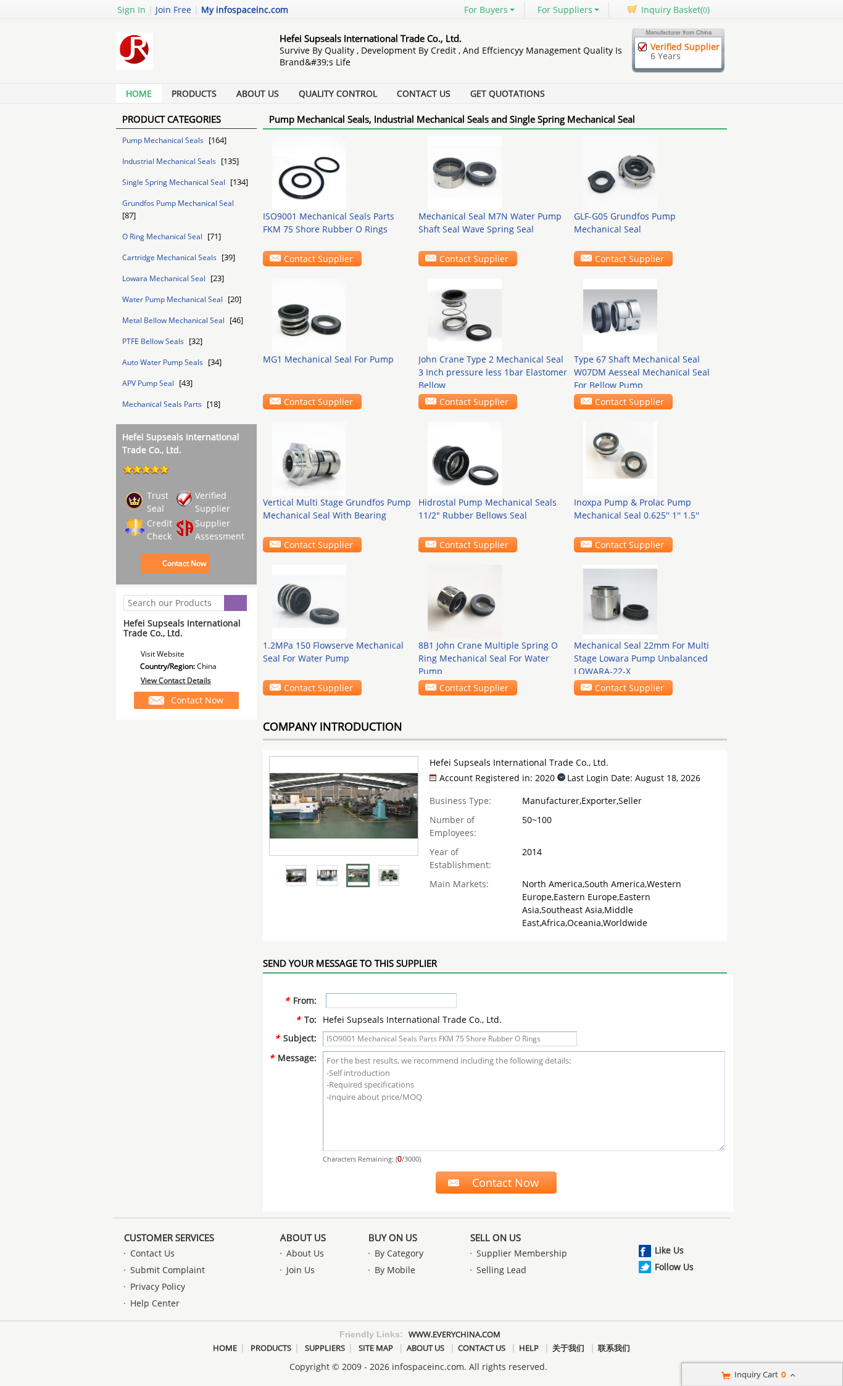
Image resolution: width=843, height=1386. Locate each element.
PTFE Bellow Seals (154, 341)
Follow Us (674, 1267)
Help (529, 1347)
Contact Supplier (318, 258)
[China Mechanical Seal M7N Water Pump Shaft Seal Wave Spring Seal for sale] (493, 173)
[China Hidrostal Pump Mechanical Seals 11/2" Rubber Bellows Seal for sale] (493, 459)
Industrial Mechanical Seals (170, 161)
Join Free (173, 9)
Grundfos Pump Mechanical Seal (178, 203)
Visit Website (163, 654)
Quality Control (338, 93)
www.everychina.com (454, 1334)
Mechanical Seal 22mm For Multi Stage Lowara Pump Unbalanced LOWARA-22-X (641, 658)
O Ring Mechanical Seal (163, 236)
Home (139, 93)
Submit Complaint (167, 1270)
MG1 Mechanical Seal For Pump (328, 359)
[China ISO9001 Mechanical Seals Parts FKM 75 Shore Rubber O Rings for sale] (337, 173)
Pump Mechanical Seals (164, 140)
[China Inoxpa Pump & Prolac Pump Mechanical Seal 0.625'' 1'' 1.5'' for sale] (648, 459)
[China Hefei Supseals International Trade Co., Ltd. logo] (184, 69)
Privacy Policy (157, 1286)
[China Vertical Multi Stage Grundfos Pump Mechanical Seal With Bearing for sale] (337, 459)
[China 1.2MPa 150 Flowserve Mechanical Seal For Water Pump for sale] (337, 602)
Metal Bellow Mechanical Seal (174, 320)
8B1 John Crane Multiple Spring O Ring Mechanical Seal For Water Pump (488, 658)
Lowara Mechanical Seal (164, 278)
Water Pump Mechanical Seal (173, 299)
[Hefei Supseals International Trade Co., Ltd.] (296, 875)
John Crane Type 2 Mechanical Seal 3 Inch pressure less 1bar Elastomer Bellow (492, 372)
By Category (399, 1253)
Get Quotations (507, 93)
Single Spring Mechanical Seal (174, 182)
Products (194, 93)
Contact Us (424, 93)
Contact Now (184, 563)
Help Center (155, 1303)
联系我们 (614, 1347)
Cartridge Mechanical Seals (170, 257)
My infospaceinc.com (244, 9)
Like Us (669, 1250)
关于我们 (568, 1347)
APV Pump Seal (149, 383)
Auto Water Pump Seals (163, 362)
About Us (257, 93)
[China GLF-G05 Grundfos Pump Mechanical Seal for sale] (648, 173)
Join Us (300, 1270)
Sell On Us (495, 1237)
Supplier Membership (521, 1253)
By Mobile (395, 1270)
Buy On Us (392, 1237)
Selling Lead (501, 1270)
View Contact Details (176, 680)
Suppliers (325, 1347)
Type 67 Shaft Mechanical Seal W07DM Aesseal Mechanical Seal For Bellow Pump (642, 372)
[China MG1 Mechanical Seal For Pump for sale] (337, 316)
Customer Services (169, 1237)
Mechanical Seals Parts (163, 404)
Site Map (376, 1347)
